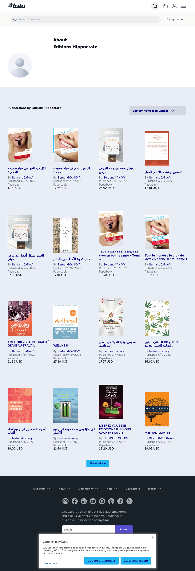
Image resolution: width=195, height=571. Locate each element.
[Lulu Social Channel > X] (129, 501)
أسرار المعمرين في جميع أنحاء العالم (27, 430)
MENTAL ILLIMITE (157, 432)
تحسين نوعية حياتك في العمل (163, 172)
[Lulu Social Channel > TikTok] (120, 501)
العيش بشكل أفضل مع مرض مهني (26, 257)
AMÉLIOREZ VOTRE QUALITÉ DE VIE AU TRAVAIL (28, 343)
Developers (132, 488)
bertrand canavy (114, 351)
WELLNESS (61, 345)
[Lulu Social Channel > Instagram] (65, 501)
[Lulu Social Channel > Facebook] (75, 501)
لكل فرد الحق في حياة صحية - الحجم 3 (27, 170)
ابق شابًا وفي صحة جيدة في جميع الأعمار (74, 430)
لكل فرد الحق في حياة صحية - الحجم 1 (72, 170)
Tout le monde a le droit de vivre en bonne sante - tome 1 (166, 257)
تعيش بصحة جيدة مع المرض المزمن (116, 170)
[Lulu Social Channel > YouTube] (93, 501)
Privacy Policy (51, 562)
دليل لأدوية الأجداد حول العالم (71, 259)
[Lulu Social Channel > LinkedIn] (84, 501)
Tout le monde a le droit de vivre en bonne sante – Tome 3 (120, 255)
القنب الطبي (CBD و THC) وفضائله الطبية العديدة (162, 343)
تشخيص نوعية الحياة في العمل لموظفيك (118, 343)
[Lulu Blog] (102, 501)
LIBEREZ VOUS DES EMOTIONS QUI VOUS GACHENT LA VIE (115, 429)
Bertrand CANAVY (23, 177)
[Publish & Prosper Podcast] (111, 501)
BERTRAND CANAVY (116, 438)
